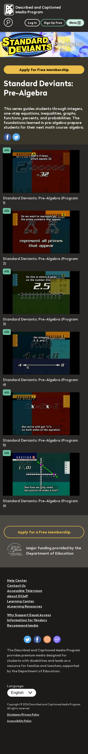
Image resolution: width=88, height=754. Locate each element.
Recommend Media (22, 625)
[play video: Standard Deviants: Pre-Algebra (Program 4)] (41, 373)
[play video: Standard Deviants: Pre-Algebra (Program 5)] (41, 433)
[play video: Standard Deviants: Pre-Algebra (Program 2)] (41, 252)
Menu (73, 22)
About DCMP (17, 596)
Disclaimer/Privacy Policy (23, 714)
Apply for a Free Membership (44, 532)
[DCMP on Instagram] (47, 639)
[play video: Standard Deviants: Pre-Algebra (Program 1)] (41, 191)
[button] (7, 137)
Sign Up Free (53, 22)
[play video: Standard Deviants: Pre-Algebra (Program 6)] (41, 494)
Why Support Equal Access (29, 615)
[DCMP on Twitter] (27, 639)
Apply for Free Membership (44, 69)
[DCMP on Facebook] (37, 639)
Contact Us (16, 585)
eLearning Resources (24, 606)
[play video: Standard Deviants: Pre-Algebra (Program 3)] (41, 312)
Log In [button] (32, 22)
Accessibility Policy (19, 721)
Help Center (17, 580)
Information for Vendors (27, 620)
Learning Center (20, 601)
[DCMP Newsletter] (57, 639)
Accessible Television (24, 591)
